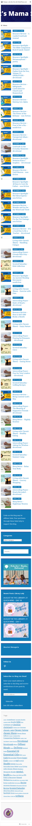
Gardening (10, 760)
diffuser (15, 744)
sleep (5, 791)
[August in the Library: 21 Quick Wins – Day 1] (16, 637)
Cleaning (11, 735)
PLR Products (17, 783)
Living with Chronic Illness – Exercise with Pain (22, 291)
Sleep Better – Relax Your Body (21, 467)
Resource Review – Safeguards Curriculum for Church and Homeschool (20, 88)
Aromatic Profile (6, 722)
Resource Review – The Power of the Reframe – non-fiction (22, 113)
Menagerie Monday (9, 772)
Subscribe (9, 701)
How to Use (19, 764)
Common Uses (16, 736)
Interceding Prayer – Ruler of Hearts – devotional (21, 302)
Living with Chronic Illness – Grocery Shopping (21, 480)
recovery (6, 785)
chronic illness (10, 733)
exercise (24, 755)
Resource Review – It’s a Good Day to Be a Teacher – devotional (22, 231)
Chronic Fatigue (21, 730)
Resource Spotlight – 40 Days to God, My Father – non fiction (21, 184)
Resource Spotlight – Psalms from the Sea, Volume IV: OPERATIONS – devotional (21, 73)
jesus (16, 766)
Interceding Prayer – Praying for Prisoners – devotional (21, 338)
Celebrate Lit (8, 725)
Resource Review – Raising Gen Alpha (20, 100)
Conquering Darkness (11, 738)
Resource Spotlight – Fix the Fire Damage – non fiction (21, 219)
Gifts (14, 760)
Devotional (22, 740)
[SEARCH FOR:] (16, 551)
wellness (19, 795)
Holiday (13, 764)
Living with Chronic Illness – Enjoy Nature (21, 325)
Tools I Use (13, 796)
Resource (13, 785)
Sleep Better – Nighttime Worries (20, 502)
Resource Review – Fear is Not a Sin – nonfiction (20, 125)
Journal (20, 766)
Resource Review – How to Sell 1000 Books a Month (20, 314)
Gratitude (21, 760)
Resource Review (22, 785)
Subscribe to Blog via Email (15, 676)
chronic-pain (8, 730)
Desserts (15, 741)
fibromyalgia (12, 758)
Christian (17, 724)
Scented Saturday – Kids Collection (20, 265)
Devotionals (8, 744)
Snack (21, 790)
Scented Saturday (17, 788)
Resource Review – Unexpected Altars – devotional (21, 137)
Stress (13, 793)
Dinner (11, 748)
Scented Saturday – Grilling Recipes (20, 384)
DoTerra (18, 747)
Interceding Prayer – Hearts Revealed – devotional (21, 492)
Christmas (23, 727)
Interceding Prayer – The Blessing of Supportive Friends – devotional (21, 409)
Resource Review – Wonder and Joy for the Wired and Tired (21, 207)
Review (6, 788)
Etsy (20, 755)
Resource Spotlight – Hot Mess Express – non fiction (21, 195)
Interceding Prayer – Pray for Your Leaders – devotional (21, 373)
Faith (5, 758)
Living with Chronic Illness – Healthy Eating (21, 433)
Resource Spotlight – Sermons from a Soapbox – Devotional (21, 160)
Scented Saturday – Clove (20, 348)
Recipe (23, 782)
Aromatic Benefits (20, 719)
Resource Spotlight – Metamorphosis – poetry (21, 59)
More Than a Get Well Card (17, 775)
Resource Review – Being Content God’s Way (21, 396)
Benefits (13, 722)
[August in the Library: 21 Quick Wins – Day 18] (16, 616)
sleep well (17, 791)
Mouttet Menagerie (11, 647)
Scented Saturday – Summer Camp (20, 456)
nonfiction (11, 783)
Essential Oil (13, 750)
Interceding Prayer (8, 766)
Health (6, 763)
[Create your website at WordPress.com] (16, 2)
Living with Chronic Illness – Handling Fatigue (21, 242)
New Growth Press (14, 780)
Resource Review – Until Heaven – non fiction (20, 172)
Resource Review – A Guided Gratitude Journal (21, 35)
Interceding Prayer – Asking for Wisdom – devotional (21, 445)
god (17, 760)
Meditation (20, 769)
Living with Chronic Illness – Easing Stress (21, 360)
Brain (22, 722)
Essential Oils (11, 754)
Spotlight (6, 793)
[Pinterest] (4, 666)
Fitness (19, 758)
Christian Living (16, 727)
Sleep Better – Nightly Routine (21, 420)
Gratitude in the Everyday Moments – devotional (21, 148)
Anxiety (5, 719)
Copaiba (22, 738)
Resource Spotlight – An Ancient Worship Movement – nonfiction (21, 278)
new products (22, 780)
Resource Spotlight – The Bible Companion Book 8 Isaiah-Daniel (21, 47)
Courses (11, 741)
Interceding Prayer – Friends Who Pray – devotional (21, 254)
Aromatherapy (11, 719)
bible (19, 722)
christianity (8, 727)
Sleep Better (11, 791)
